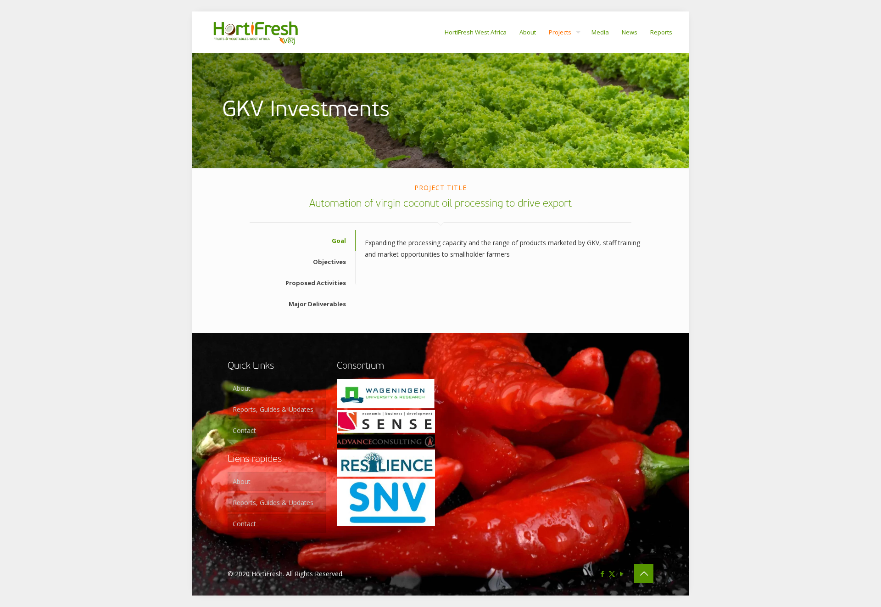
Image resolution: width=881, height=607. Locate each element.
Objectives (329, 262)
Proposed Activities (315, 283)
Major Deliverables (317, 304)
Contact (244, 430)
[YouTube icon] (621, 573)
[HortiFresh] (256, 32)
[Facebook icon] (602, 573)
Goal (339, 240)
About (242, 388)
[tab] (291, 240)
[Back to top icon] (643, 573)
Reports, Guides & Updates (273, 409)
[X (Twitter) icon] (611, 573)
